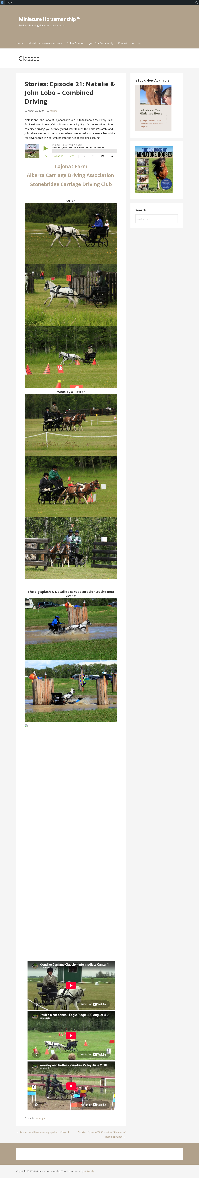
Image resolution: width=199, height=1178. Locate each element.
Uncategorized (42, 1118)
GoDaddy (89, 1171)
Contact (122, 43)
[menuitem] (2, 2)
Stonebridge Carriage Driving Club (71, 184)
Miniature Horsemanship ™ (50, 19)
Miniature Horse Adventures (45, 43)
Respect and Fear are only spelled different (44, 1132)
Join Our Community (101, 43)
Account (136, 43)
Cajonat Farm (71, 166)
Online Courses (76, 43)
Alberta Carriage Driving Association (71, 175)
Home (19, 43)
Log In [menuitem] (9, 2)
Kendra (53, 110)
